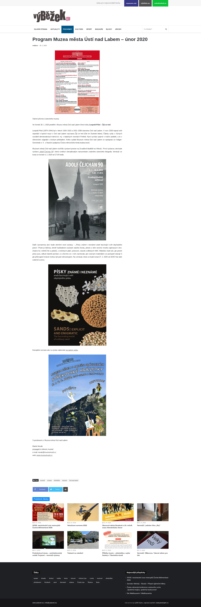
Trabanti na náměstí (75, 553)
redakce (35, 45)
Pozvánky (67, 29)
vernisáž (42, 480)
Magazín (99, 29)
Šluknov (90, 582)
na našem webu (72, 350)
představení (37, 582)
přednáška (57, 480)
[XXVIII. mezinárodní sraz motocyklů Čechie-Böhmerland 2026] (48, 512)
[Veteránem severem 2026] (83, 512)
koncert (73, 578)
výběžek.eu (145, 3)
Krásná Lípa (82, 578)
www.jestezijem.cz (162, 603)
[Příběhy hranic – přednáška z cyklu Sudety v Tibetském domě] (118, 540)
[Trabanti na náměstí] (83, 540)
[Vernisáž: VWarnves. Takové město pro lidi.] (153, 540)
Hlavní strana (40, 29)
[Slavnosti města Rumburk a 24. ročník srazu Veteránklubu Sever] (118, 512)
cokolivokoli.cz (160, 3)
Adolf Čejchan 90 (46, 152)
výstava (49, 480)
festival (51, 578)
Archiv (118, 29)
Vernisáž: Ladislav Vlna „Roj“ (148, 525)
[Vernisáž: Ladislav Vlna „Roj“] (153, 512)
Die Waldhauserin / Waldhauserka (139, 593)
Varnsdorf (63, 582)
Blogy (109, 29)
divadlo (43, 578)
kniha (66, 578)
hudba (59, 578)
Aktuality (55, 29)
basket (36, 578)
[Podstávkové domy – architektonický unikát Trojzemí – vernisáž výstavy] (48, 540)
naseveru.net (131, 3)
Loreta (92, 578)
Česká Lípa (80, 582)
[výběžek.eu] (52, 16)
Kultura (79, 29)
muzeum (64, 480)
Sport (89, 29)
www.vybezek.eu (38, 603)
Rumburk (47, 582)
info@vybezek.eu (51, 603)
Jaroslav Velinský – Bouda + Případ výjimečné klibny (146, 584)
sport (55, 582)
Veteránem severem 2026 (77, 525)
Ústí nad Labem (73, 480)
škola (97, 582)
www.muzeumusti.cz (44, 455)
